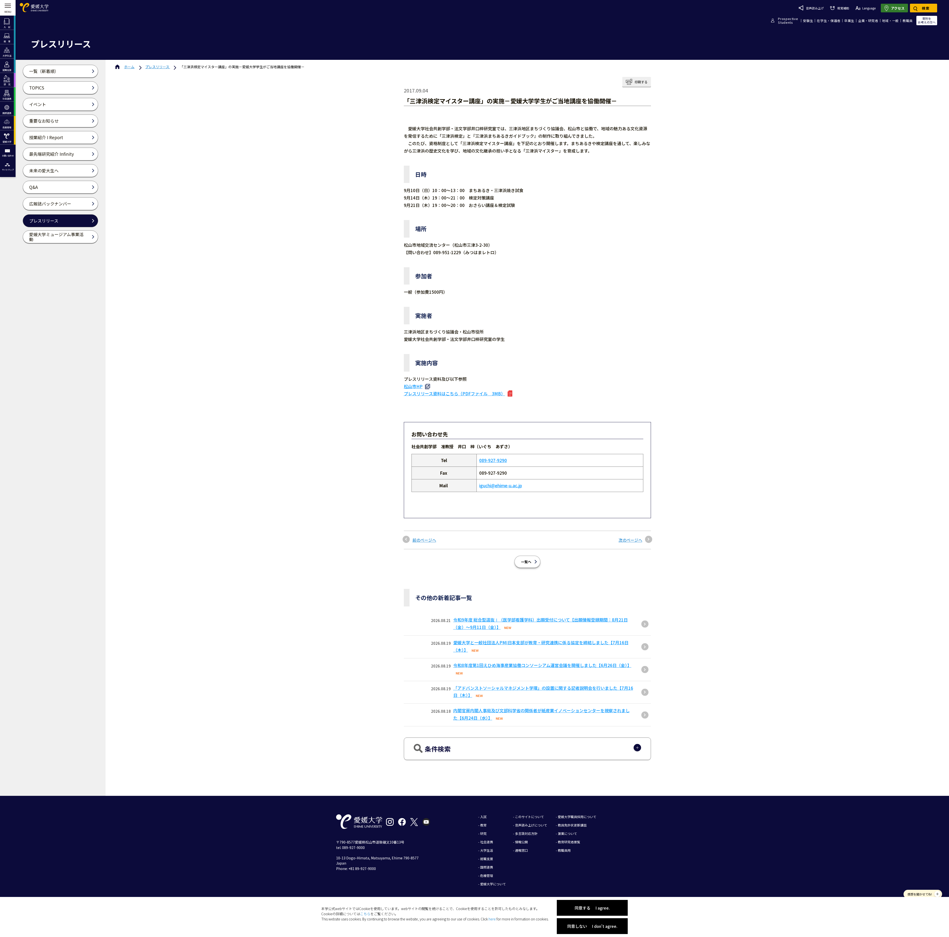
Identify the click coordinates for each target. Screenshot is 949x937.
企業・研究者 (868, 20)
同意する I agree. (592, 908)
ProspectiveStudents (788, 20)
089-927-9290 (493, 460)
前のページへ (424, 540)
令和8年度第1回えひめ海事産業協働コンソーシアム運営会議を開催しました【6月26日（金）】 (542, 665)
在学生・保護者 (829, 20)
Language (869, 8)
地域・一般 (890, 20)
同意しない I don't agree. (592, 926)
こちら (365, 913)
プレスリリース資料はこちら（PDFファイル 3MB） (454, 393)
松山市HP (413, 386)
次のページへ (630, 540)
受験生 (808, 20)
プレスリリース (157, 66)
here (492, 918)
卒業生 (849, 20)
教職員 (908, 20)
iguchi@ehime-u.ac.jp (500, 485)
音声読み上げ (815, 8)
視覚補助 (843, 8)
